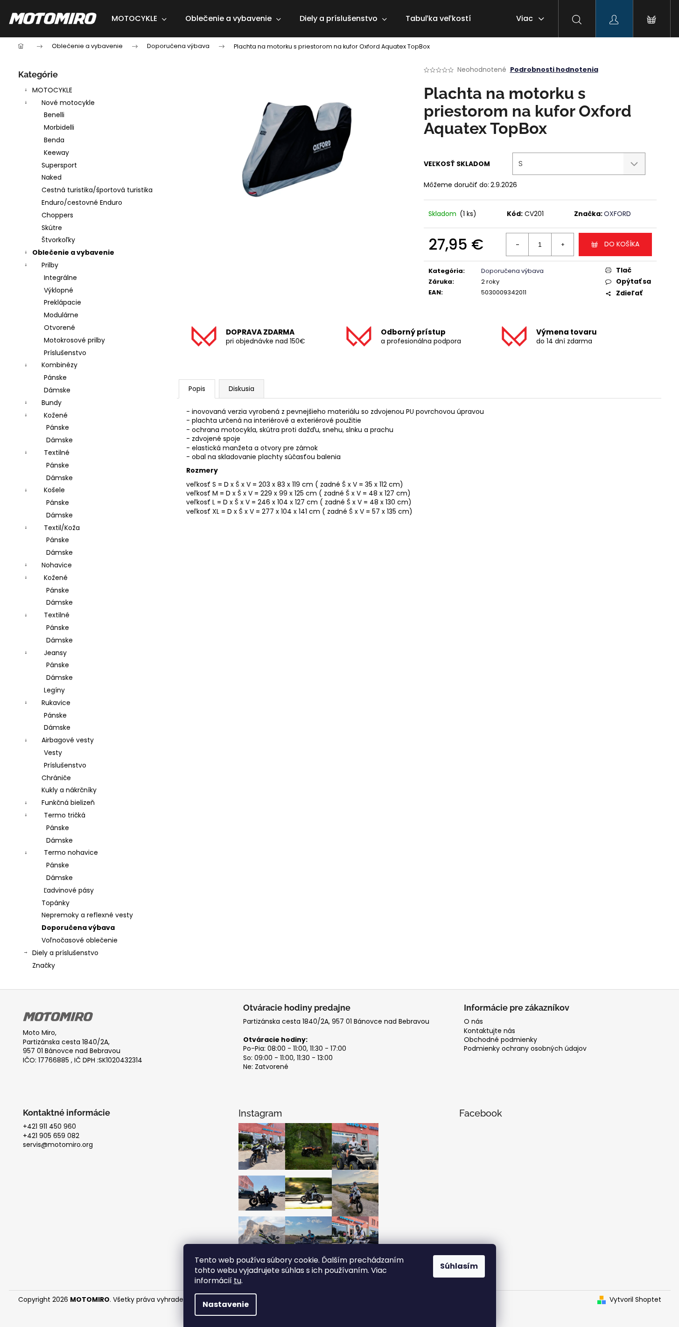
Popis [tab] (197, 388)
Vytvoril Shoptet (635, 1299)
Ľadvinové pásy (69, 890)
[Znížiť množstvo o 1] (517, 244)
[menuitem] (139, 18)
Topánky (56, 903)
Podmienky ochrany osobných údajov (525, 1048)
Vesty (53, 752)
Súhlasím (459, 1266)
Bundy (52, 402)
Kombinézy (59, 365)
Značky (43, 965)
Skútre (52, 227)
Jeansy (55, 652)
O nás (473, 1021)
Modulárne (61, 315)
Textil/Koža (62, 527)
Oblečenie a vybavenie (73, 252)
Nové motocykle (68, 102)
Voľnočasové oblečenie (80, 940)
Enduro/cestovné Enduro (82, 202)
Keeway (56, 152)
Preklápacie (62, 302)
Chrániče (56, 777)
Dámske (57, 390)
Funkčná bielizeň (68, 802)
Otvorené (59, 327)
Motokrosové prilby (74, 340)
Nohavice (57, 565)
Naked (52, 177)
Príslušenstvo (65, 352)
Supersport (59, 165)
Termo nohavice (71, 852)
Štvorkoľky (58, 239)
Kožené (56, 415)
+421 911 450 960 (49, 1126)
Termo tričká (64, 815)
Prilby (50, 265)
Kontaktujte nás (489, 1031)
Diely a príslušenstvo (65, 952)
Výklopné (58, 290)
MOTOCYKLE (52, 90)
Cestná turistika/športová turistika (97, 190)
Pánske (55, 377)
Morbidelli (59, 127)
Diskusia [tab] (241, 388)
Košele (54, 490)
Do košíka (621, 244)
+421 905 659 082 (51, 1135)
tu (237, 1280)
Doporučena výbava (78, 927)
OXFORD (617, 213)
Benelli (54, 114)
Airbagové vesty (68, 740)
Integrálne (60, 277)
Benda (54, 140)
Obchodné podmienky (500, 1039)
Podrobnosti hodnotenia (554, 69)
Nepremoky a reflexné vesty (87, 915)
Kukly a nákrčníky (69, 790)
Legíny (54, 690)
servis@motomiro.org (58, 1144)
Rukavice (56, 702)
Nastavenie (226, 1304)
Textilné (57, 452)
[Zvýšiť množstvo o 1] (562, 244)
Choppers (57, 215)
